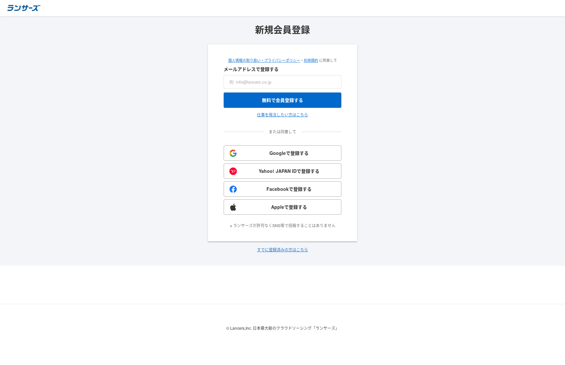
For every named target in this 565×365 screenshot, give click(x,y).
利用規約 (311, 60)
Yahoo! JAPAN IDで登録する (289, 171)
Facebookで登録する (289, 189)
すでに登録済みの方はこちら (282, 249)
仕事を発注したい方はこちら (282, 114)
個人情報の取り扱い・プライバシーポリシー (264, 60)
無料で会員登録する (282, 100)
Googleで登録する (289, 153)
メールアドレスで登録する (251, 69)
